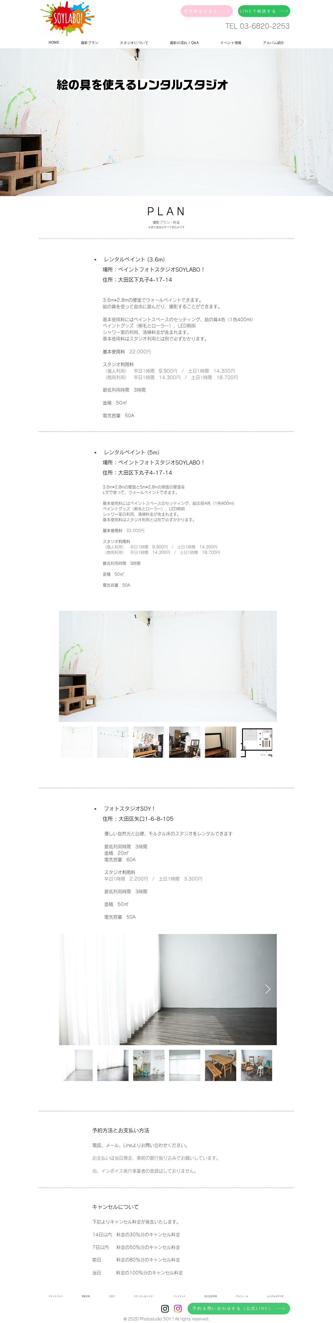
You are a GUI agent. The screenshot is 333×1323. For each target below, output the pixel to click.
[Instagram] (165, 1309)
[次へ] (303, 122)
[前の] (29, 122)
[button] (89, 43)
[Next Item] (268, 666)
